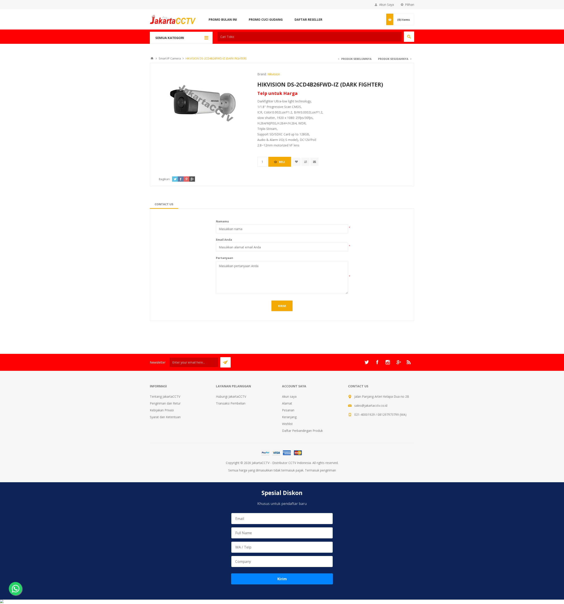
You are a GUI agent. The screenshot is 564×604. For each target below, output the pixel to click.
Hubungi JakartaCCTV (231, 396)
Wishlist (287, 424)
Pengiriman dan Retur (165, 403)
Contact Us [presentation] (164, 204)
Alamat (287, 403)
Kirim (282, 578)
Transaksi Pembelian (230, 403)
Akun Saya (386, 4)
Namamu (222, 221)
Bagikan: (164, 179)
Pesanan (288, 410)
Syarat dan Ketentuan (165, 417)
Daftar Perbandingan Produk (302, 431)
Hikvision (273, 74)
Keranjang (289, 417)
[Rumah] (152, 58)
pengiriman (328, 470)
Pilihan (409, 4)
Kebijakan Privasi (162, 410)
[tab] (164, 204)
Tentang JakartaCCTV (165, 396)
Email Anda (224, 240)
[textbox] (310, 36)
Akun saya (289, 396)
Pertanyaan (224, 258)
